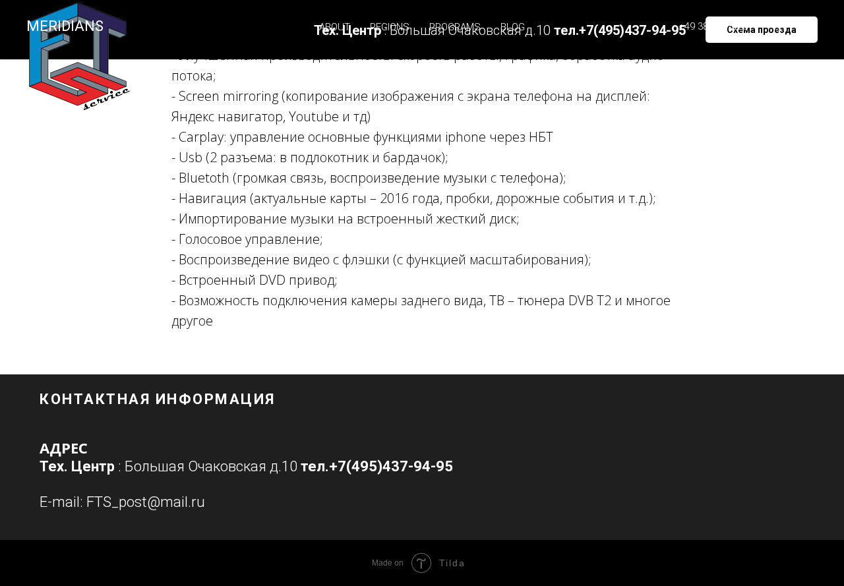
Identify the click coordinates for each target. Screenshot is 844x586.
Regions (389, 27)
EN (780, 27)
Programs (455, 27)
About (334, 27)
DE (805, 27)
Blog (512, 27)
